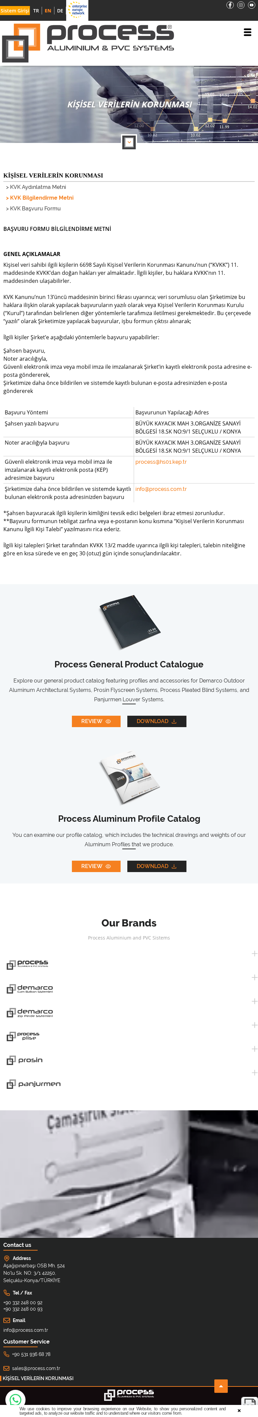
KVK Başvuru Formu (35, 208)
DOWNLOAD (152, 721)
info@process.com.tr (161, 489)
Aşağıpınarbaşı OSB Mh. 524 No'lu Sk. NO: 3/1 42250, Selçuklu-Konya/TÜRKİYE (34, 1273)
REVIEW (91, 721)
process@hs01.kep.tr (161, 462)
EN (48, 10)
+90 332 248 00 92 (22, 1302)
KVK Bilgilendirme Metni (42, 198)
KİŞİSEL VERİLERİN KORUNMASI (38, 1378)
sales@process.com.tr (36, 1368)
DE (60, 10)
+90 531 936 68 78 (31, 1354)
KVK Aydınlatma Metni (38, 187)
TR (36, 10)
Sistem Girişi (15, 10)
